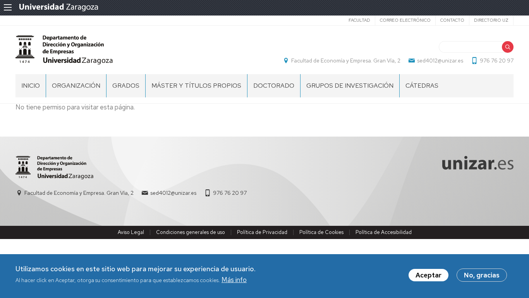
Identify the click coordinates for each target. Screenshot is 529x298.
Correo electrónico (405, 20)
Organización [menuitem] (76, 85)
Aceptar (428, 275)
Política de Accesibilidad (384, 232)
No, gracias (482, 275)
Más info (234, 280)
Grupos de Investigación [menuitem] (349, 85)
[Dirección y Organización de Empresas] (64, 49)
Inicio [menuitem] (30, 85)
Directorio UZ (491, 20)
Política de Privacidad (262, 232)
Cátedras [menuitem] (421, 85)
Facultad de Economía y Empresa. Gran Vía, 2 (345, 60)
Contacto (452, 20)
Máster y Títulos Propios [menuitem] (196, 85)
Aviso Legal (131, 232)
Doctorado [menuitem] (273, 85)
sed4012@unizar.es (440, 60)
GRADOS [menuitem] (125, 85)
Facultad (359, 20)
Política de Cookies (321, 232)
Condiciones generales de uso (190, 232)
